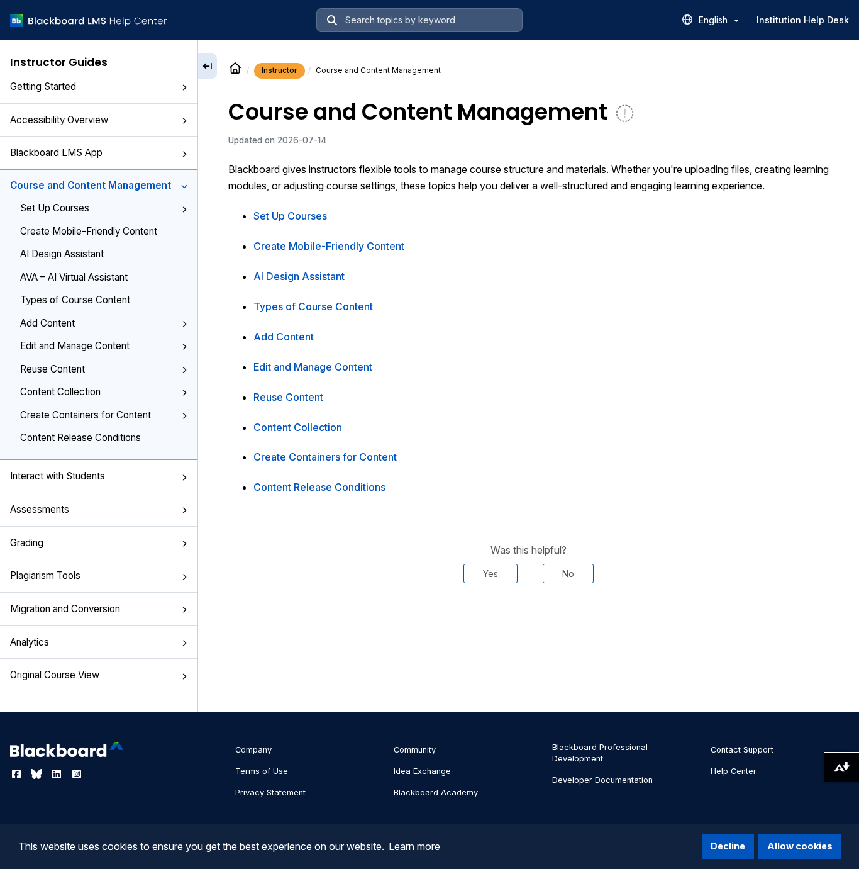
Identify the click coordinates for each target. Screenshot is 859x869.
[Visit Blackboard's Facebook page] (17, 774)
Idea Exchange (422, 771)
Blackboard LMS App (56, 153)
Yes (490, 573)
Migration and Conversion (65, 609)
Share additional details (528, 621)
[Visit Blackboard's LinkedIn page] (57, 774)
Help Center (733, 771)
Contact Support (742, 749)
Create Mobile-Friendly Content (88, 231)
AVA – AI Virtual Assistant (74, 277)
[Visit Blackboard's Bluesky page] (37, 774)
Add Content (47, 323)
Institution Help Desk (802, 19)
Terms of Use (261, 771)
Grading (26, 543)
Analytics (29, 642)
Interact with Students (57, 476)
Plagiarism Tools (45, 575)
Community (415, 749)
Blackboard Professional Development (600, 753)
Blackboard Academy (436, 792)
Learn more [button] (414, 846)
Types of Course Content (75, 300)
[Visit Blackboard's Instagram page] (76, 774)
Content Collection (60, 392)
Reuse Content (52, 369)
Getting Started (43, 87)
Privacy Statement (270, 792)
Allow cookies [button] (800, 846)
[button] (184, 87)
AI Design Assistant (62, 254)
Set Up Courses (54, 208)
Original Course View (54, 675)
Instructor (279, 70)
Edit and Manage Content (75, 346)
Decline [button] (728, 846)
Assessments (39, 509)
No (568, 573)
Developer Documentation (602, 780)
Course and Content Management (90, 185)
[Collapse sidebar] (207, 66)
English (714, 19)
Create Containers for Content (85, 415)
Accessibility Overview (59, 120)
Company (253, 749)
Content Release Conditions (80, 438)
